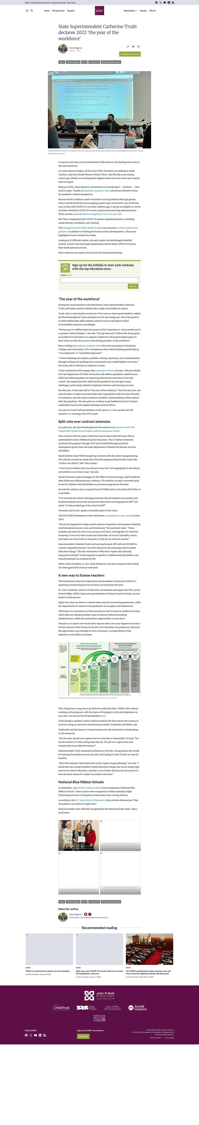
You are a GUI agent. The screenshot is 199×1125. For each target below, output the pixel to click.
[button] (133, 46)
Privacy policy (169, 1038)
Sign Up (133, 286)
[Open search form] (31, 10)
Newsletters (129, 10)
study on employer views (89, 345)
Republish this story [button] (130, 54)
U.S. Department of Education (90, 800)
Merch (152, 10)
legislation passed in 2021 (96, 190)
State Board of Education (111, 62)
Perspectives (58, 10)
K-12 (84, 62)
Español (70, 10)
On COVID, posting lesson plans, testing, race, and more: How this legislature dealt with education (148, 972)
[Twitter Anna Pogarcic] (89, 914)
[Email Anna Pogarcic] (85, 914)
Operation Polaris (105, 370)
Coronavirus (94, 62)
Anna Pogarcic (75, 48)
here (109, 410)
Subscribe (83, 1036)
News (47, 10)
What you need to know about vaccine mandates (48, 971)
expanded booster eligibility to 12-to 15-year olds (97, 214)
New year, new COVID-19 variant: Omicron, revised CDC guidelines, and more (99, 972)
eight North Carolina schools (87, 787)
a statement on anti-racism (118, 515)
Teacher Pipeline (73, 62)
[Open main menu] (27, 10)
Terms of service (155, 1038)
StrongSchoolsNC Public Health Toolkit (82, 228)
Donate (143, 10)
